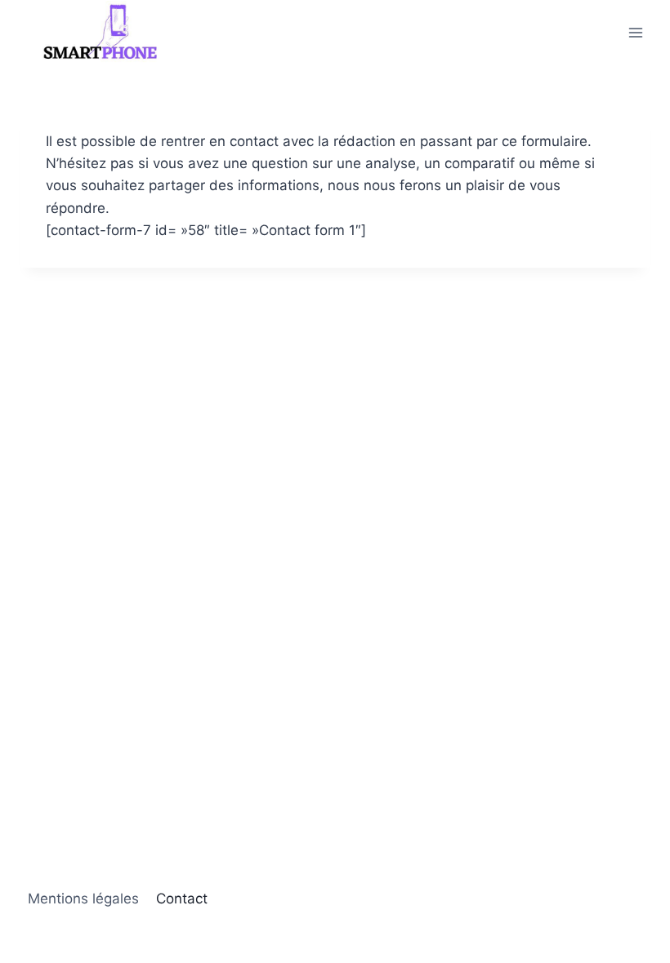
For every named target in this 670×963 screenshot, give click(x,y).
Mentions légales (83, 898)
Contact (182, 898)
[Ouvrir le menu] (635, 32)
